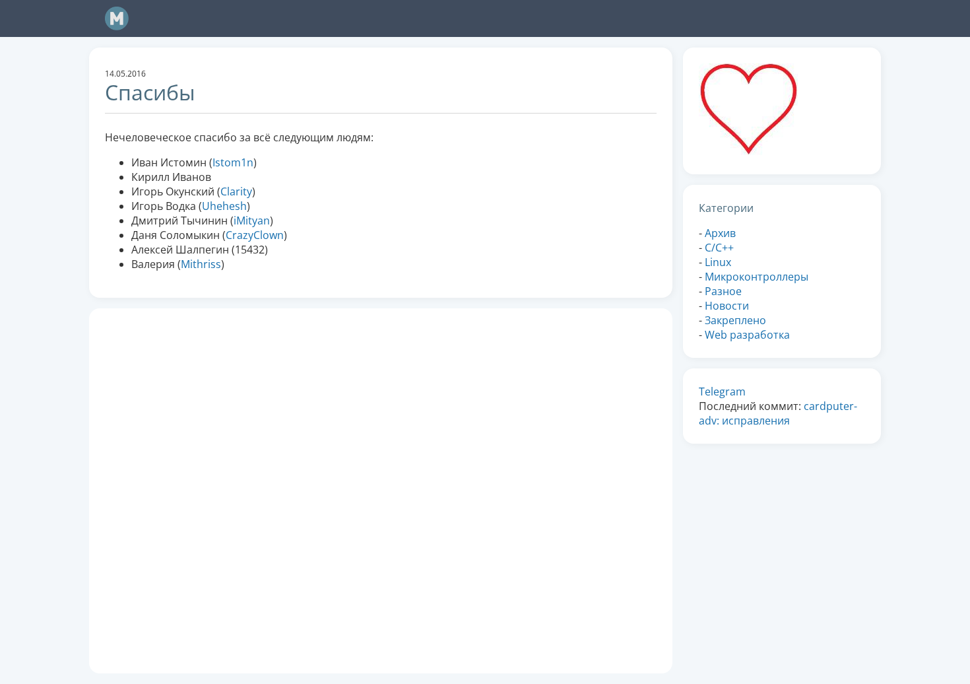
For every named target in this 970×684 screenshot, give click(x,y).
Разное (723, 291)
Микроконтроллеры (756, 276)
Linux (718, 262)
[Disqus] (381, 489)
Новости (727, 305)
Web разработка (747, 334)
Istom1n (232, 162)
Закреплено (735, 320)
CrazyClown (255, 235)
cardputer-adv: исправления (778, 413)
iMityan (252, 220)
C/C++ (719, 247)
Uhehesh (224, 206)
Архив (720, 233)
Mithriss (201, 264)
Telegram (722, 391)
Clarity (236, 191)
